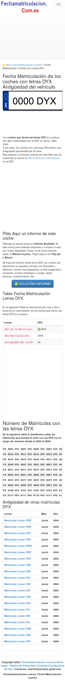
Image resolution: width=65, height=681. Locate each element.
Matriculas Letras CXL (17, 622)
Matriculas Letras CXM (17, 628)
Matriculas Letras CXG (17, 596)
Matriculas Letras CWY (17, 558)
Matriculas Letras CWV (17, 539)
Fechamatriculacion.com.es (38, 662)
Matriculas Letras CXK (17, 616)
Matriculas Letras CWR (17, 520)
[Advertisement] (32, 36)
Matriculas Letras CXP (17, 641)
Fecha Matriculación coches (26, 64)
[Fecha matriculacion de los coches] (32, 7)
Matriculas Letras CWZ (17, 565)
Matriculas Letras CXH (17, 603)
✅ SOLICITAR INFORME (33, 283)
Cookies (42, 665)
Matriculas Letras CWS (17, 526)
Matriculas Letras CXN (17, 635)
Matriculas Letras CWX (17, 552)
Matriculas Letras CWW (18, 545)
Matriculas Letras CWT (17, 533)
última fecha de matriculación (43, 158)
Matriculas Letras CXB (17, 571)
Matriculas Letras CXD (17, 584)
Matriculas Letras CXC (17, 577)
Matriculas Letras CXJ (17, 609)
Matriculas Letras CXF (17, 590)
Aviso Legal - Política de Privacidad (32, 663)
